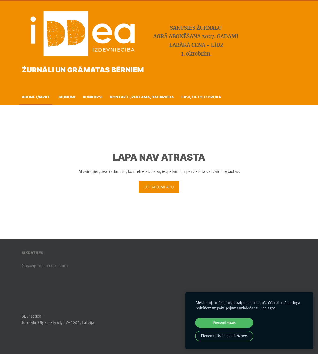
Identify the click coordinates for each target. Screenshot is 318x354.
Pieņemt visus (224, 323)
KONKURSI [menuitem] (93, 97)
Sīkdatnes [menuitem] (32, 252)
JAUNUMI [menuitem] (66, 97)
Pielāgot (268, 308)
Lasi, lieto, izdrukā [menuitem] (201, 97)
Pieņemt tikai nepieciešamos (224, 336)
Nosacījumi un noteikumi (45, 265)
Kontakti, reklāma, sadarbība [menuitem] (142, 97)
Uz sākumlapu (159, 187)
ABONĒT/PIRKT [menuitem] (36, 97)
